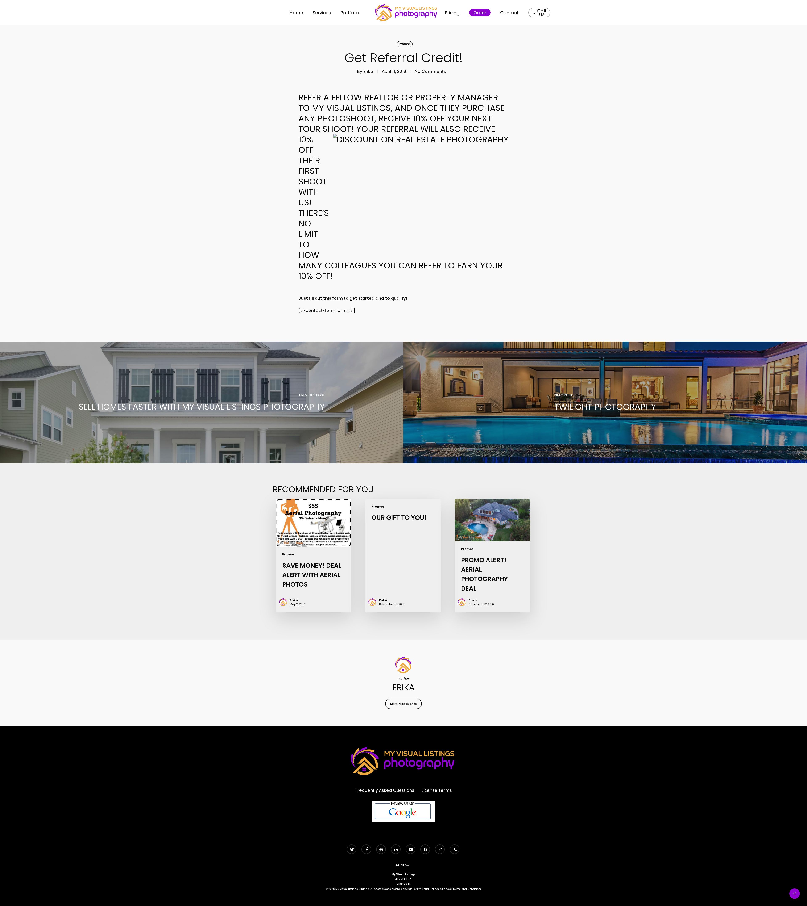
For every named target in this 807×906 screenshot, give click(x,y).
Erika (368, 71)
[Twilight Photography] (605, 402)
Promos (404, 44)
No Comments (430, 71)
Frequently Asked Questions (384, 790)
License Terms (437, 790)
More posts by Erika (403, 703)
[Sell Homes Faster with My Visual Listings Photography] (202, 402)
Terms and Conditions (467, 889)
